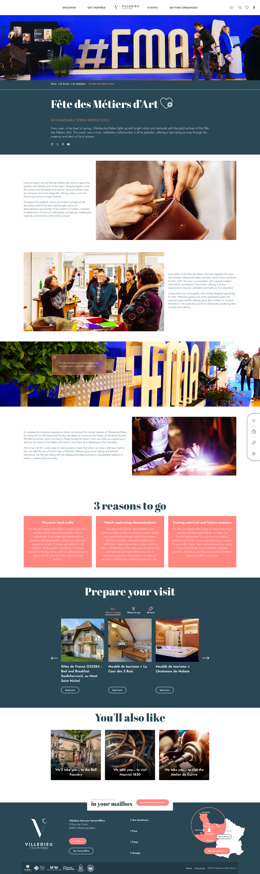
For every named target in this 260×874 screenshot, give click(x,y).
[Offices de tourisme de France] (39, 868)
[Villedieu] (38, 834)
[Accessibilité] (254, 7)
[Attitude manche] (68, 868)
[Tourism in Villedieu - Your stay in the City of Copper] (126, 7)
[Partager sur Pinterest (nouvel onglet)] (63, 144)
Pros (134, 831)
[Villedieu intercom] (28, 868)
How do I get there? (217, 851)
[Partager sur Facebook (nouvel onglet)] (52, 144)
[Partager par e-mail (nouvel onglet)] (68, 144)
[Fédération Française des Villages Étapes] (90, 868)
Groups (136, 853)
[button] (240, 7)
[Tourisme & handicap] (80, 868)
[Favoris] (247, 7)
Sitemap (189, 868)
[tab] (113, 610)
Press (135, 842)
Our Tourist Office (81, 851)
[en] (231, 7)
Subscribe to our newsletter (152, 802)
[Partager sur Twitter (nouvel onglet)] (57, 144)
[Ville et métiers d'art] (54, 868)
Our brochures (140, 820)
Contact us (77, 841)
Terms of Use (200, 868)
